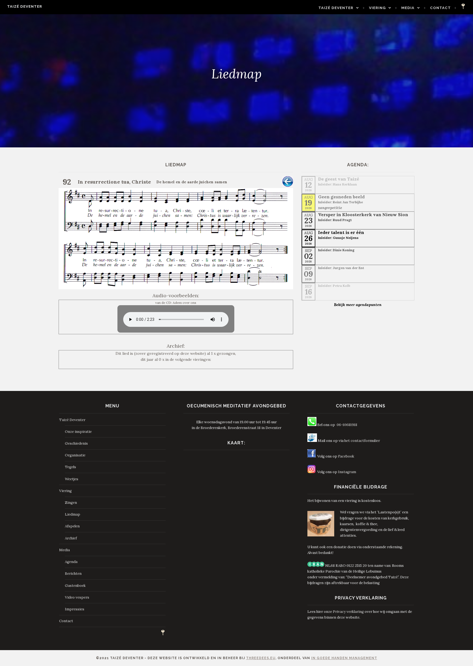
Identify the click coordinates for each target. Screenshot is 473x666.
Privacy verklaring (348, 611)
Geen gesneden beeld (341, 196)
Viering (377, 8)
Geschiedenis (76, 443)
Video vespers (77, 597)
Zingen (71, 502)
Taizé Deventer (24, 6)
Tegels (70, 467)
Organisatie (75, 455)
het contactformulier (362, 440)
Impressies (74, 609)
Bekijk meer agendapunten (358, 304)
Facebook (346, 456)
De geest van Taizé (338, 179)
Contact (440, 8)
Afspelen (72, 526)
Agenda (71, 561)
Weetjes (71, 479)
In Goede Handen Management (344, 658)
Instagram (347, 472)
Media (407, 8)
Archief (71, 538)
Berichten (73, 573)
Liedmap (72, 514)
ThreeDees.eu (260, 658)
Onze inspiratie (78, 431)
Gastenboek (75, 585)
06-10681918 (347, 424)
